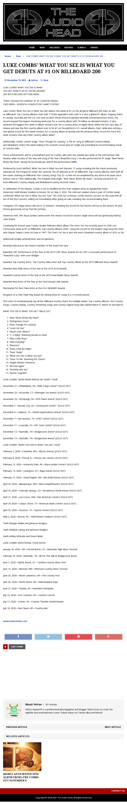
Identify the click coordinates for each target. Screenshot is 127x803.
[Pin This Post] (78, 637)
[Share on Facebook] (18, 637)
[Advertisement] (63, 674)
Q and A (82, 47)
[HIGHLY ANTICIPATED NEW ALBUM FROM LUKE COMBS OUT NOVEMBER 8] (22, 769)
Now (42, 47)
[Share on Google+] (108, 637)
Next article (113, 726)
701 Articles (51, 704)
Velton (34, 80)
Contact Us (118, 790)
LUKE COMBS (17, 646)
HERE (74, 161)
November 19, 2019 (16, 80)
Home (32, 47)
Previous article (16, 726)
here (110, 117)
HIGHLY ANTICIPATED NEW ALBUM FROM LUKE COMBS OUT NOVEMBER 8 (21, 777)
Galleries (54, 47)
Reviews (68, 47)
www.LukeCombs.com (15, 621)
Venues (94, 47)
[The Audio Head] (63, 22)
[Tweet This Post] (48, 637)
